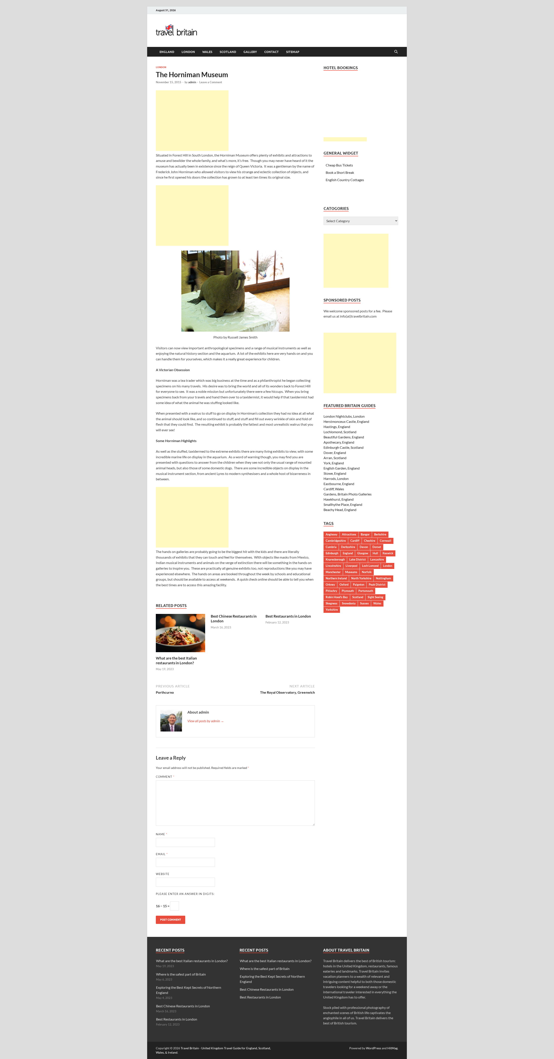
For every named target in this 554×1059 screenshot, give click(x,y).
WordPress (373, 1048)
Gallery (250, 52)
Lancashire (377, 559)
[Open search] (396, 52)
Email (162, 854)
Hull (375, 553)
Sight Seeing (375, 597)
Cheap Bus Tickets (339, 165)
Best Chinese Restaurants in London (183, 1006)
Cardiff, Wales (334, 489)
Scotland (228, 52)
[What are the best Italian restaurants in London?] (180, 634)
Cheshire (369, 540)
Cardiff (354, 540)
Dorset (376, 547)
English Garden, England (342, 468)
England (166, 52)
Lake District (357, 559)
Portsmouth (365, 591)
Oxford (344, 584)
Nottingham (383, 578)
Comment (165, 776)
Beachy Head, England (340, 510)
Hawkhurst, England (339, 499)
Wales (207, 52)
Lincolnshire (333, 565)
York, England (334, 463)
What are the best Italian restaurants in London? (176, 660)
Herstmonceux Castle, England (346, 421)
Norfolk (367, 572)
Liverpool (352, 565)
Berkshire (380, 534)
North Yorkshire (361, 578)
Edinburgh (332, 553)
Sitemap (292, 52)
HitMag (392, 1048)
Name (161, 834)
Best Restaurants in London (288, 616)
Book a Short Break (340, 172)
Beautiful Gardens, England (344, 437)
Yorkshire (332, 609)
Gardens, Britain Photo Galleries (348, 494)
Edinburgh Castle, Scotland (344, 447)
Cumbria (331, 547)
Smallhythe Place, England (343, 504)
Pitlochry (331, 591)
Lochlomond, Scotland (340, 432)
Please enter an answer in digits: (185, 894)
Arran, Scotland (335, 458)
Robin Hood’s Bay (337, 597)
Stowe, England (335, 473)
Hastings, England (337, 427)
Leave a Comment (210, 82)
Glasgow (362, 553)
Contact (271, 52)
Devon (364, 547)
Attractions (349, 534)
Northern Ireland (336, 578)
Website (162, 874)
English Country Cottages (345, 180)
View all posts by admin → (205, 721)
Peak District (377, 584)
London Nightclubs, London (344, 416)
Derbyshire (348, 547)
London (188, 52)
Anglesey (331, 534)
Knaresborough (335, 559)
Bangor (365, 534)
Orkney (330, 584)
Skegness (331, 603)
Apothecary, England (339, 442)
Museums (351, 572)
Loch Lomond (370, 565)
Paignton (358, 584)
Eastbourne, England (339, 484)
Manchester (333, 572)
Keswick (388, 553)
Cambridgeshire (336, 540)
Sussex (364, 603)
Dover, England (335, 452)
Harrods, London (336, 478)
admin (192, 82)
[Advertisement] (192, 120)
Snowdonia (349, 603)
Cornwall (385, 540)
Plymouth (348, 591)
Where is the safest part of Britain (181, 974)
